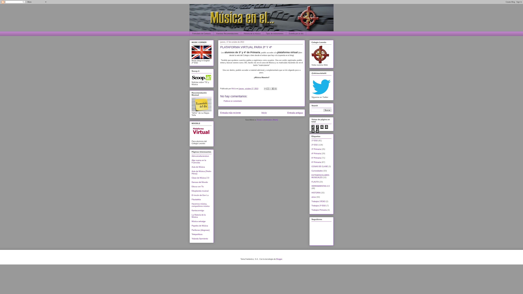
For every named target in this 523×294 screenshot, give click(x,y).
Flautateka (196, 199)
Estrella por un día (296, 34)
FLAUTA (315, 182)
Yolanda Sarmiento (200, 239)
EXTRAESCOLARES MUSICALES (320, 176)
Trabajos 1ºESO (318, 201)
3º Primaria (316, 149)
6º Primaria (316, 162)
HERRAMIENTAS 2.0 (320, 186)
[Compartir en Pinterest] (275, 88)
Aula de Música (198, 167)
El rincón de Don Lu (200, 195)
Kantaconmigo (198, 210)
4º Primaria (316, 153)
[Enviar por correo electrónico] (265, 88)
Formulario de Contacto (201, 34)
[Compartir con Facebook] (273, 88)
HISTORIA (315, 193)
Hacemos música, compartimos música (200, 205)
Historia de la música (252, 34)
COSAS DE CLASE (319, 166)
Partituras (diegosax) (201, 230)
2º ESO (314, 145)
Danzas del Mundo (200, 182)
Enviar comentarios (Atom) (267, 120)
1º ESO (314, 140)
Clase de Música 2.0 (200, 178)
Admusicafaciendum (200, 156)
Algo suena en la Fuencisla (199, 161)
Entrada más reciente (230, 113)
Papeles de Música (200, 226)
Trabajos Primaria (319, 210)
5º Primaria (316, 158)
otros (313, 197)
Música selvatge (199, 221)
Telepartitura (197, 234)
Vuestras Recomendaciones (227, 34)
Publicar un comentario (233, 101)
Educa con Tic (198, 186)
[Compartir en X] (270, 88)
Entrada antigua (295, 113)
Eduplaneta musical (200, 191)
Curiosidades (317, 171)
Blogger (279, 259)
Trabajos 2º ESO (318, 205)
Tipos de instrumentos (274, 34)
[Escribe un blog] (268, 88)
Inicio (264, 113)
